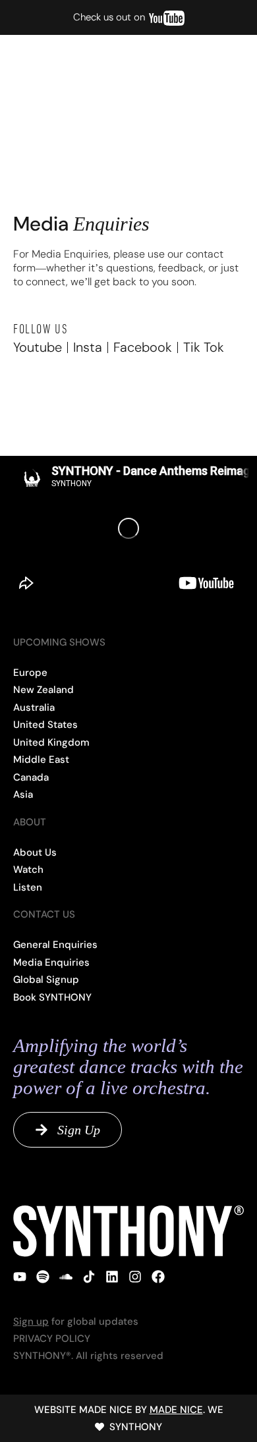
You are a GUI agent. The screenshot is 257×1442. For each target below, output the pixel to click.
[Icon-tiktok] (89, 1276)
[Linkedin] (112, 1276)
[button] (224, 64)
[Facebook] (158, 1276)
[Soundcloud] (65, 1276)
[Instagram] (135, 1276)
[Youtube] (19, 1276)
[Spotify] (42, 1276)
